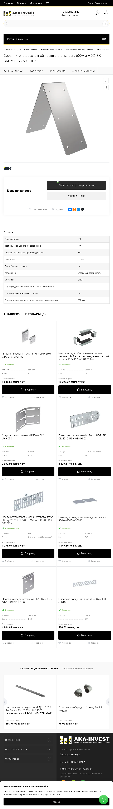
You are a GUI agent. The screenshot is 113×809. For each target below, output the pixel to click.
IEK (79, 239)
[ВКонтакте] (70, 209)
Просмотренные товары (77, 668)
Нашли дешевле (39, 209)
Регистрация (101, 3)
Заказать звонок (70, 15)
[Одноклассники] (74, 209)
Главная (9, 3)
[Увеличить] (56, 118)
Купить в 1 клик (76, 196)
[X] (82, 209)
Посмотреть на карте (70, 754)
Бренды (21, 3)
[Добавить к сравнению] (106, 87)
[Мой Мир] (78, 209)
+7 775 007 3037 (70, 12)
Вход (90, 3)
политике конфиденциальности (45, 794)
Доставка (36, 3)
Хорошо (56, 802)
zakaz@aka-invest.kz (80, 768)
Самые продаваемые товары (39, 668)
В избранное (9, 397)
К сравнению (39, 397)
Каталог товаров (17, 39)
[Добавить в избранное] (106, 80)
